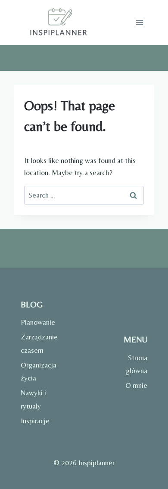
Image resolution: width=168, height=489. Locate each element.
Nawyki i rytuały (33, 399)
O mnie (136, 385)
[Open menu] (139, 22)
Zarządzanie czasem (37, 343)
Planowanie (37, 322)
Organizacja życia (37, 372)
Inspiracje (35, 420)
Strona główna (136, 364)
